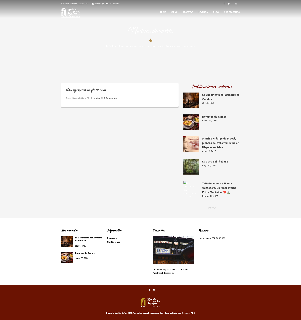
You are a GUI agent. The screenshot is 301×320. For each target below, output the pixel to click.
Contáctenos (113, 242)
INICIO (163, 12)
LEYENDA (203, 12)
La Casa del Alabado (215, 161)
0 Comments (110, 98)
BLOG (216, 12)
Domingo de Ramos (214, 116)
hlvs (98, 98)
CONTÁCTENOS (232, 12)
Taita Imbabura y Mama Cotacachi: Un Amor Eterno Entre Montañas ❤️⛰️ (219, 188)
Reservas (112, 238)
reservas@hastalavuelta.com (107, 4)
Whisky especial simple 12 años (86, 90)
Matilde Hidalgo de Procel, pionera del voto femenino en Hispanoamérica (220, 143)
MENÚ (174, 12)
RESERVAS (188, 12)
